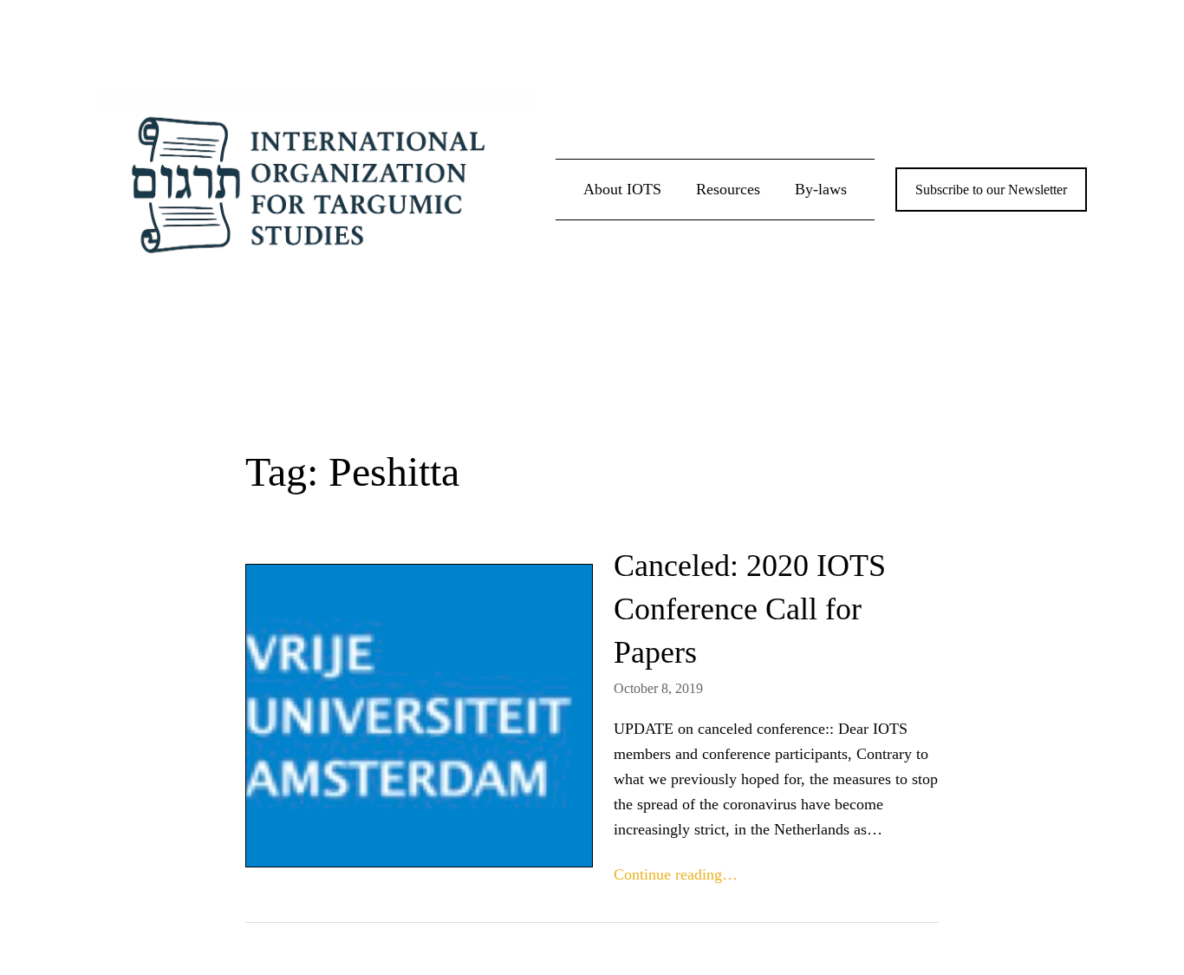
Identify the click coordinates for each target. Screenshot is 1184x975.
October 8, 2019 (658, 688)
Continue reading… (676, 874)
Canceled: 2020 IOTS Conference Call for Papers (750, 609)
